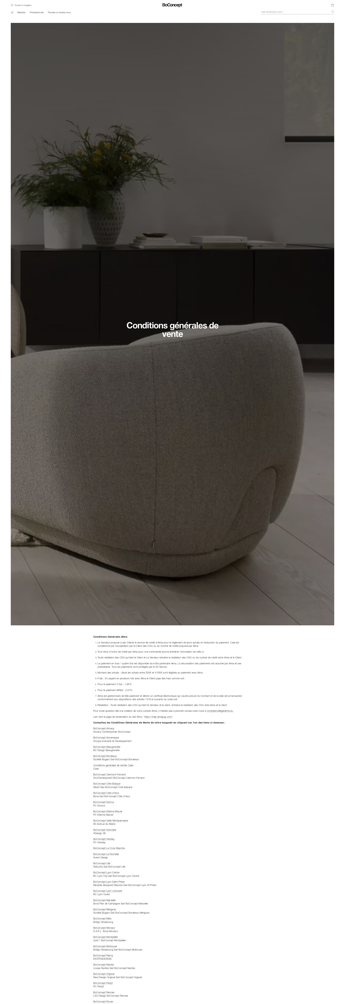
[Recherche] (333, 12)
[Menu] (12, 12)
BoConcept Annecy (103, 728)
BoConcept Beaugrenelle (106, 746)
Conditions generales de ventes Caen (113, 765)
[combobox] (298, 12)
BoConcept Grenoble (104, 829)
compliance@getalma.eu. (220, 710)
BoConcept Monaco (104, 927)
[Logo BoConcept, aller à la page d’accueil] (173, 5)
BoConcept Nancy (103, 955)
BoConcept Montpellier (105, 937)
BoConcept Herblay (103, 839)
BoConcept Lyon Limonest (107, 890)
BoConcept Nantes (103, 964)
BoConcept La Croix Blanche (109, 848)
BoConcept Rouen (103, 1001)
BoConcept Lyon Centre (106, 872)
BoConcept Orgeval (103, 973)
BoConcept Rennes (104, 992)
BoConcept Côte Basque (106, 783)
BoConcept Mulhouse (105, 946)
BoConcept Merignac (104, 909)
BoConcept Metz (102, 918)
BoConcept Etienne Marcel (107, 811)
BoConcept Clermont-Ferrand (109, 774)
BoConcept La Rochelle (106, 854)
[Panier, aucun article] (333, 5)
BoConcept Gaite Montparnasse (110, 820)
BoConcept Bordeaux (105, 756)
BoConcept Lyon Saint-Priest (109, 881)
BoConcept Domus (103, 802)
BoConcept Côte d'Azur (106, 793)
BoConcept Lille (101, 863)
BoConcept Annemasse (106, 737)
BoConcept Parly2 (103, 983)
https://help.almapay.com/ (158, 716)
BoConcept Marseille (104, 900)
